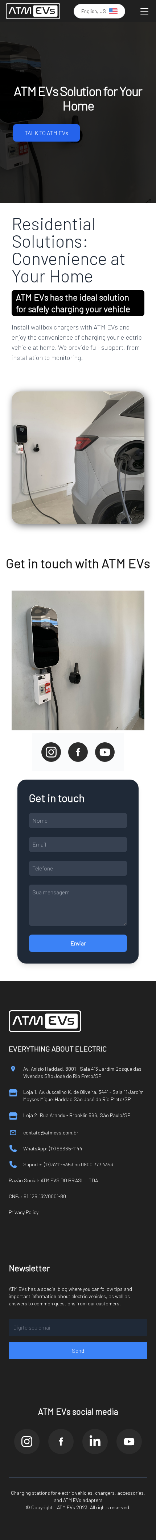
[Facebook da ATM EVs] (61, 1441)
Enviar (78, 943)
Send (78, 1350)
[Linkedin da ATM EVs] (95, 1441)
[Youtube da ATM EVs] (129, 1441)
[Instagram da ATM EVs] (27, 1441)
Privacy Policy (23, 1212)
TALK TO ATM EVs (46, 132)
